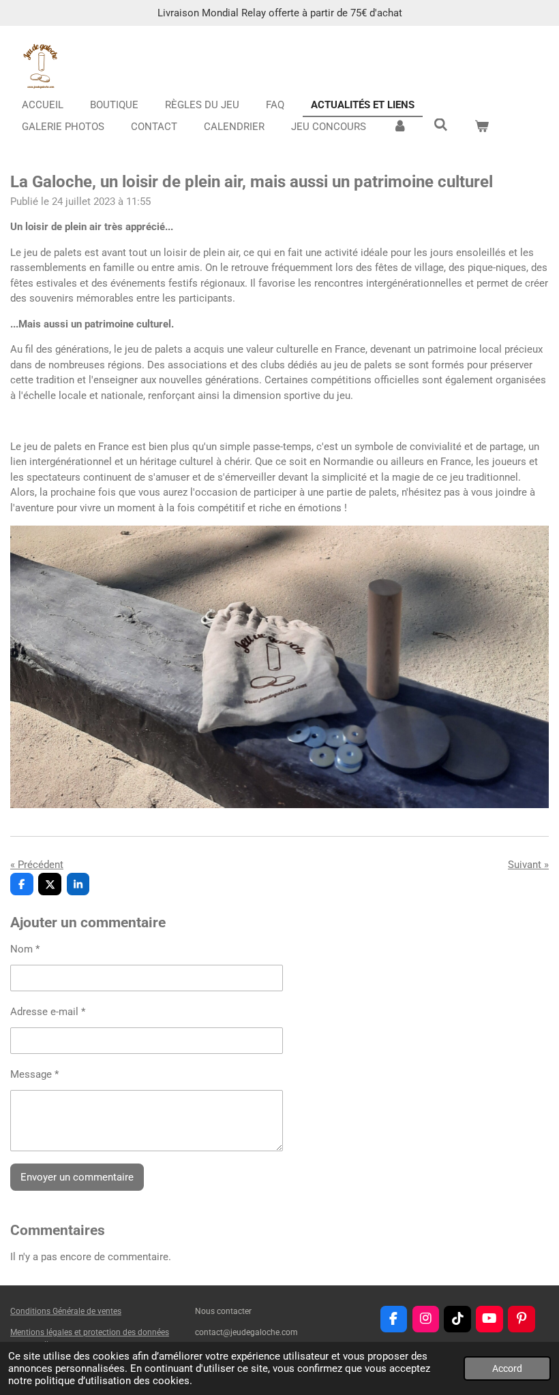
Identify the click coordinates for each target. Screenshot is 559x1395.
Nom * (25, 949)
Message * (34, 1074)
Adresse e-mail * (47, 1012)
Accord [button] (507, 1368)
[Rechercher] (440, 125)
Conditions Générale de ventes (65, 1311)
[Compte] (399, 127)
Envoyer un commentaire (77, 1177)
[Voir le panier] (481, 127)
